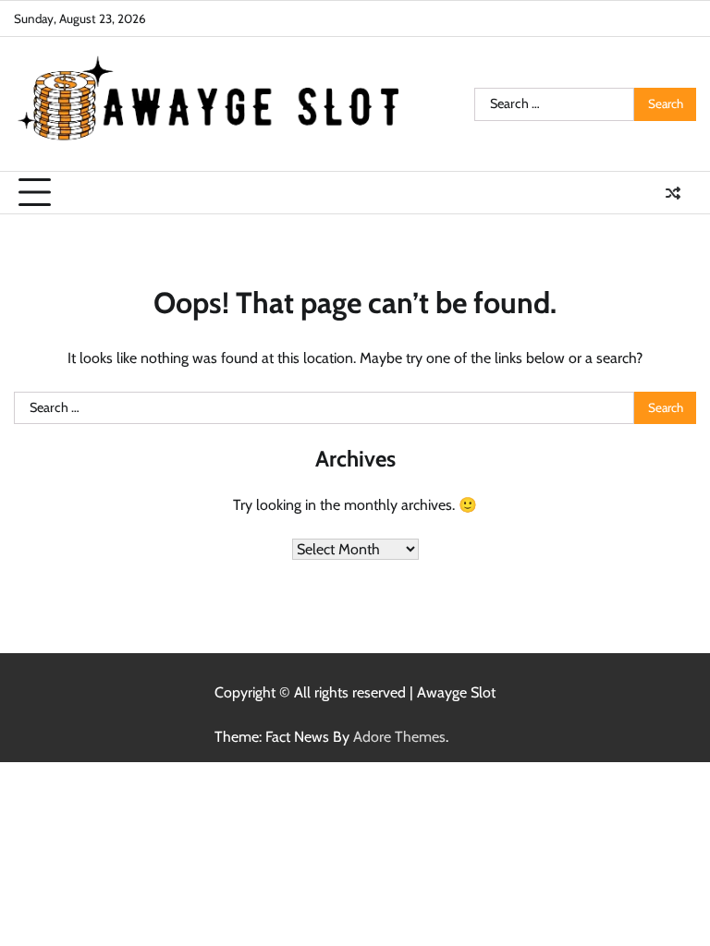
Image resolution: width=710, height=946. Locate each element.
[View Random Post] (673, 193)
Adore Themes (399, 737)
